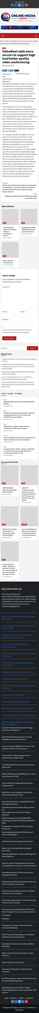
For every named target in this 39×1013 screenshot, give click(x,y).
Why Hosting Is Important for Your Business (17, 708)
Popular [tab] (10, 393)
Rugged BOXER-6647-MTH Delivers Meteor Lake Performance (29, 230)
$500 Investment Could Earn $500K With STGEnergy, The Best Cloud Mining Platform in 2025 (18, 820)
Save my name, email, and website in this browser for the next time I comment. (16, 331)
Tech (4, 48)
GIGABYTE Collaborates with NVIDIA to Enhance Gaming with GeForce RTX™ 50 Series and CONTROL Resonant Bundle (18, 366)
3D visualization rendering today (13, 695)
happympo (5, 919)
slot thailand (6, 915)
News (5, 399)
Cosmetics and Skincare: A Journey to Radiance (18, 715)
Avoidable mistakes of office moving (14, 679)
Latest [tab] (3, 393)
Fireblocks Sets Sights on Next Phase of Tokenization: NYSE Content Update (18, 373)
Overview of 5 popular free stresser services (17, 672)
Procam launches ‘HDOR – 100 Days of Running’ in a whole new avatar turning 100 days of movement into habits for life (18, 384)
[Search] (36, 36)
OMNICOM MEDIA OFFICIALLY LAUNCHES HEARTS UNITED (19, 360)
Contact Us (29, 998)
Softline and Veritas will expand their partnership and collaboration (21, 196)
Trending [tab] (18, 393)
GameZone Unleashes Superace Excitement (17, 841)
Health (21, 998)
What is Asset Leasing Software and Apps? (17, 848)
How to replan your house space (13, 962)
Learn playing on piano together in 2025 (16, 701)
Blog (7, 41)
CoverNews (30, 1007)
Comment (6, 287)
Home (2, 41)
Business (6, 435)
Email (22, 312)
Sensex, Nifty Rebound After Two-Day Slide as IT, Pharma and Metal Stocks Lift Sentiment (17, 378)
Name (4, 312)
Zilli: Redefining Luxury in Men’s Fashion (16, 988)
